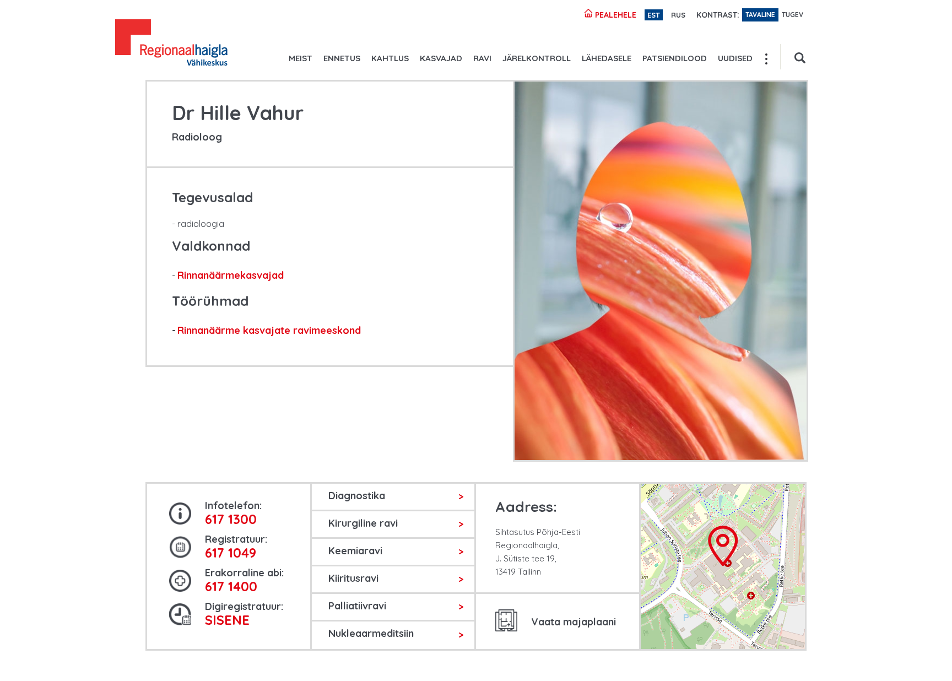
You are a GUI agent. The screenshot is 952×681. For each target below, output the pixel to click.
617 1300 (231, 519)
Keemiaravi (355, 550)
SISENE (227, 619)
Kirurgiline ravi (363, 523)
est (653, 14)
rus (678, 14)
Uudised (735, 58)
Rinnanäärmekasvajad (230, 275)
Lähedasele (606, 58)
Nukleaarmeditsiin (371, 633)
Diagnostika (356, 495)
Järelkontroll (536, 58)
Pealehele (614, 15)
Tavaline (760, 14)
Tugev (792, 14)
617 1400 (231, 586)
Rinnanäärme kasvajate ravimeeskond (269, 330)
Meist (300, 58)
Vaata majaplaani (573, 622)
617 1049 (230, 552)
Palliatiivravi (357, 605)
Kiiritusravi (353, 578)
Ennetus (341, 58)
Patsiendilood (674, 58)
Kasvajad (441, 58)
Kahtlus (390, 58)
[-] (171, 44)
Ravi (482, 58)
